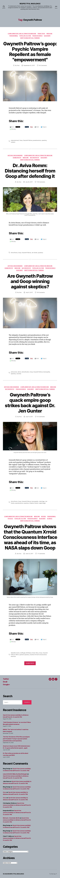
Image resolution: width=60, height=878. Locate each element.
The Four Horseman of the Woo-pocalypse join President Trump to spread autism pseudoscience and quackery (16, 738)
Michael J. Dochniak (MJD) (11, 818)
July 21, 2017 (29, 292)
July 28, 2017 (29, 182)
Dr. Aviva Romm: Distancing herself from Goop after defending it (30, 171)
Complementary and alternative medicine (22, 33)
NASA (17, 654)
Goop (20, 140)
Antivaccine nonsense (15, 155)
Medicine (49, 33)
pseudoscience (37, 140)
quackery (44, 140)
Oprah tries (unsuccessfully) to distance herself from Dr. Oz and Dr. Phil (17, 805)
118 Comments (41, 182)
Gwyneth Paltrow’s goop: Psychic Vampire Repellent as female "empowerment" (30, 52)
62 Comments (43, 65)
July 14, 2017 (29, 416)
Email (5, 682)
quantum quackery (24, 654)
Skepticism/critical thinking (30, 38)
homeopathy (46, 372)
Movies (43, 516)
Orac (18, 65)
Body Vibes (35, 653)
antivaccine (14, 372)
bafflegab (23, 653)
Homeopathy (17, 157)
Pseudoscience (37, 35)
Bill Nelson (29, 653)
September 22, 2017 (29, 65)
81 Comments (41, 416)
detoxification (25, 372)
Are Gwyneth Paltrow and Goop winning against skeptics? (30, 281)
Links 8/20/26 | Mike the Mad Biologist (15, 774)
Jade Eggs (42, 501)
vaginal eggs (42, 503)
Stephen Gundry (33, 503)
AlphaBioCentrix (15, 653)
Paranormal (13, 35)
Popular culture (25, 35)
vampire (13, 142)
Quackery (47, 35)
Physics (10, 518)
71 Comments (41, 553)
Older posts (30, 663)
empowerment (15, 140)
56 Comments (41, 292)
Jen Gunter (34, 252)
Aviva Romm (14, 252)
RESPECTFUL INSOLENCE (30, 4)
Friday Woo (41, 33)
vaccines (18, 373)
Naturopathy (34, 157)
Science (49, 518)
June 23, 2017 (29, 553)
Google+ (6, 684)
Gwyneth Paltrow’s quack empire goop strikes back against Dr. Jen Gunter (30, 403)
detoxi (19, 372)
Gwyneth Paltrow (27, 140)
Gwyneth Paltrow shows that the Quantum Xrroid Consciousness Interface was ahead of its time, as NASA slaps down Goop (30, 537)
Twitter (6, 679)
